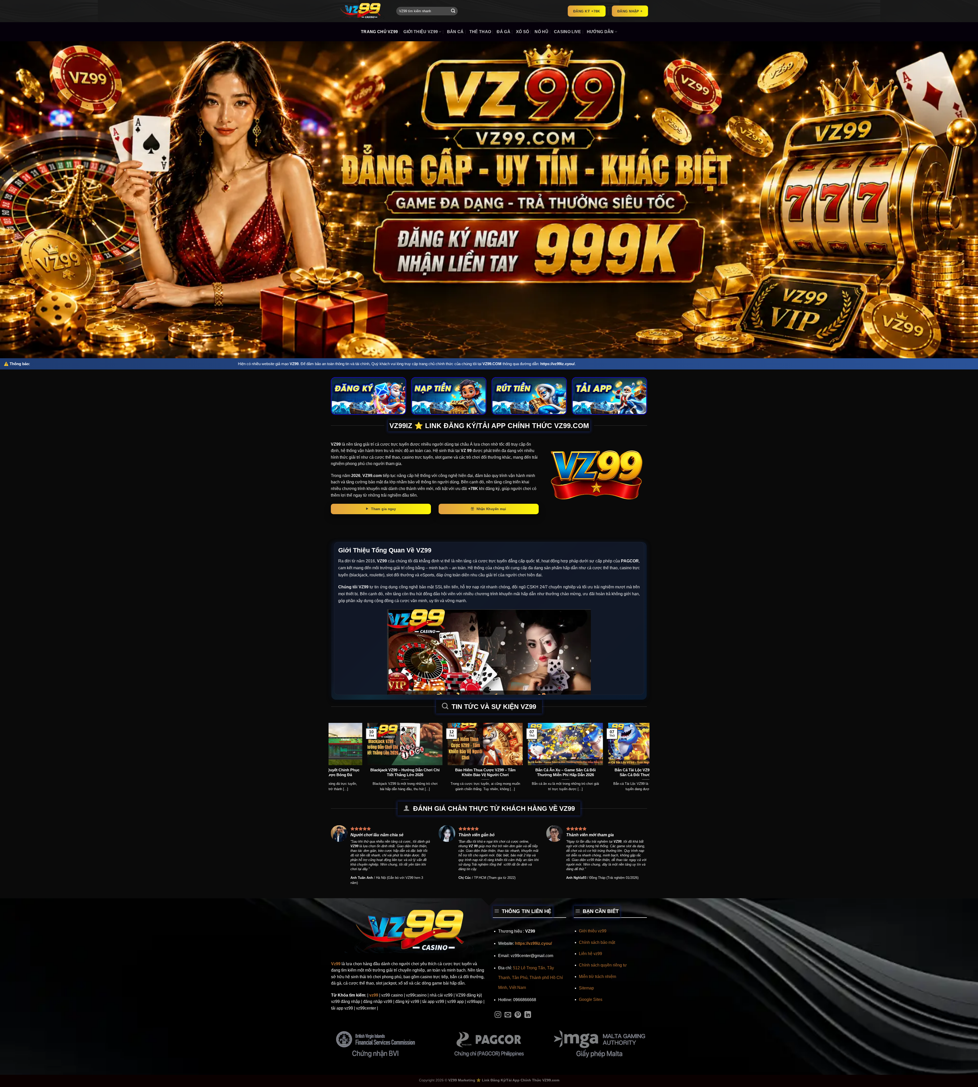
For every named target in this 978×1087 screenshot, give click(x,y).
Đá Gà (503, 32)
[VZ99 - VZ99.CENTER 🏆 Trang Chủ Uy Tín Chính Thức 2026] (360, 11)
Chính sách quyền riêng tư (603, 965)
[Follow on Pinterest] (517, 1015)
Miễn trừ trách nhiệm (597, 976)
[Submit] (453, 11)
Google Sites (590, 999)
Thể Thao (480, 32)
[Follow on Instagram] (498, 1015)
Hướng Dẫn (600, 32)
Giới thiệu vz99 (592, 931)
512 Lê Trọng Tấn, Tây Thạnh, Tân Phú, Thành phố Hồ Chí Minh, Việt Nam (530, 978)
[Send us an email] (508, 1015)
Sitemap (586, 988)
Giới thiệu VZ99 (420, 32)
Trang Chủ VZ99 (379, 32)
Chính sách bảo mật (597, 942)
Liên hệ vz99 (590, 953)
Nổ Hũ (541, 32)
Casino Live (567, 32)
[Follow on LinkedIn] (527, 1015)
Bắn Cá (455, 32)
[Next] (636, 746)
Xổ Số (522, 32)
